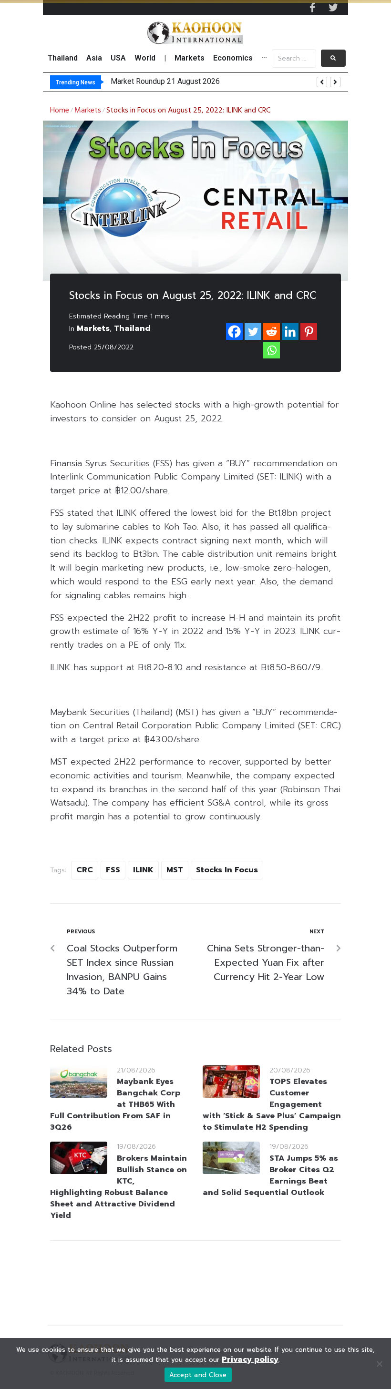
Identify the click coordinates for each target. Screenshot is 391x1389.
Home (59, 110)
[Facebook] (234, 331)
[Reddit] (271, 331)
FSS (113, 870)
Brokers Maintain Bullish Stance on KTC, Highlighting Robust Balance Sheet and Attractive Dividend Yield (118, 1187)
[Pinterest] (308, 331)
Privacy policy (250, 1359)
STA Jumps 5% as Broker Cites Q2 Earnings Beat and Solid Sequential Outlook (270, 1175)
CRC (84, 870)
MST (174, 870)
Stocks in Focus (227, 870)
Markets (87, 110)
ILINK (143, 870)
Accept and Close (198, 1374)
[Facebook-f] (312, 7)
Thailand (132, 328)
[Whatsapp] (271, 350)
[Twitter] (333, 7)
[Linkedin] (290, 331)
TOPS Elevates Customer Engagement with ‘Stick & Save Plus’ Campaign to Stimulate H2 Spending (272, 1104)
